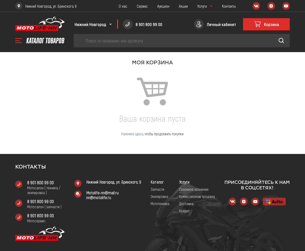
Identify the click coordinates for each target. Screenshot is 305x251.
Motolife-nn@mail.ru (102, 192)
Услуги (202, 6)
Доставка (186, 203)
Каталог (157, 182)
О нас (123, 6)
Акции (183, 6)
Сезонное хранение (193, 189)
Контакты (229, 6)
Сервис (142, 6)
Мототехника (160, 203)
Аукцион (163, 6)
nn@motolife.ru (98, 197)
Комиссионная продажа (197, 196)
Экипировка (159, 196)
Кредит (184, 210)
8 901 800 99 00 (40, 182)
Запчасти (157, 189)
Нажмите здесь (132, 133)
